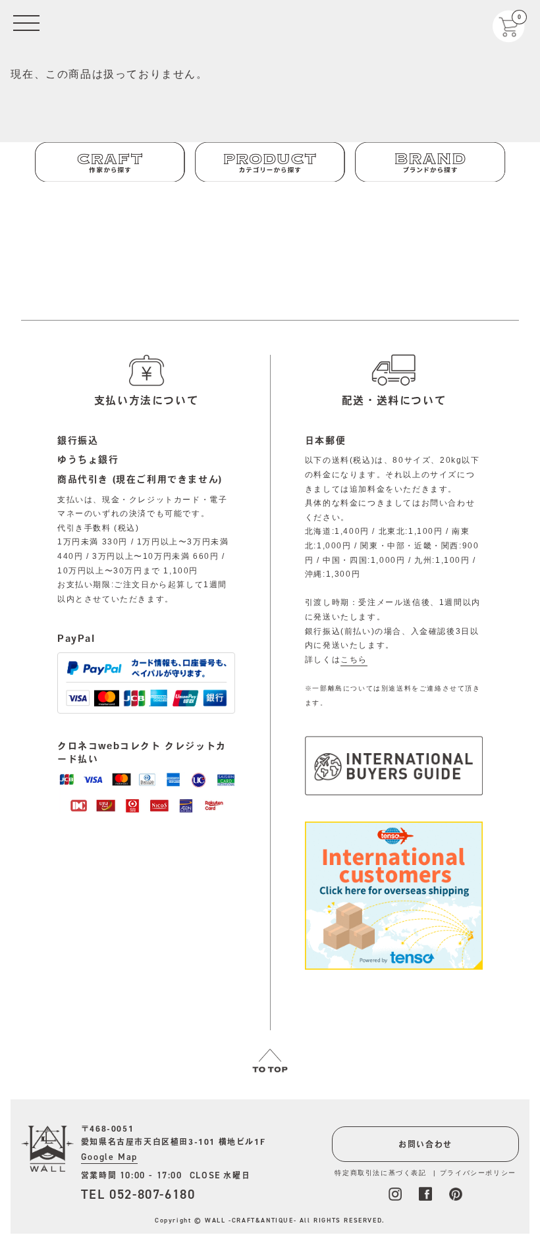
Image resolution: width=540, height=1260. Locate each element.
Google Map (109, 1157)
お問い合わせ (425, 1144)
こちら (353, 659)
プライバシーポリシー (478, 1172)
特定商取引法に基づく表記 (380, 1172)
